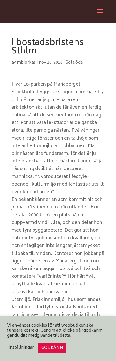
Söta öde (74, 62)
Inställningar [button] (21, 347)
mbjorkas (26, 62)
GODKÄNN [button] (52, 347)
